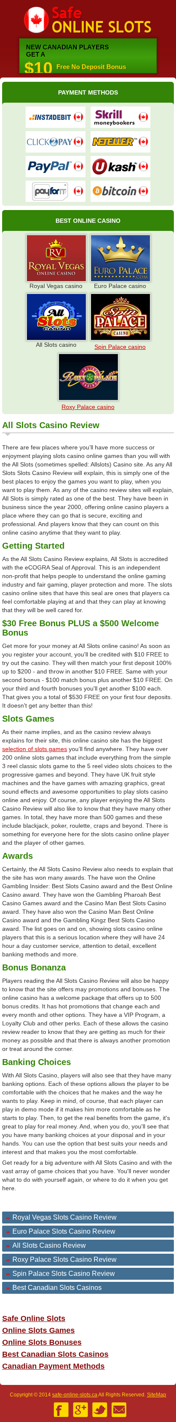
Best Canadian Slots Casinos (57, 1287)
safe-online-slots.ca (74, 1395)
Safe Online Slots (88, 20)
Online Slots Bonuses (42, 1342)
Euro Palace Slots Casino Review (63, 1231)
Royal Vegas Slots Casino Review (64, 1217)
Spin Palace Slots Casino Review (63, 1273)
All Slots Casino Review (49, 1245)
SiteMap (156, 1395)
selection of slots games (34, 749)
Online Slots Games (38, 1330)
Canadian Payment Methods (53, 1366)
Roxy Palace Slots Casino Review (64, 1259)
